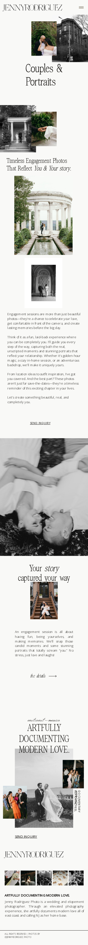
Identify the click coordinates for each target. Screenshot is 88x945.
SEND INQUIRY (40, 423)
